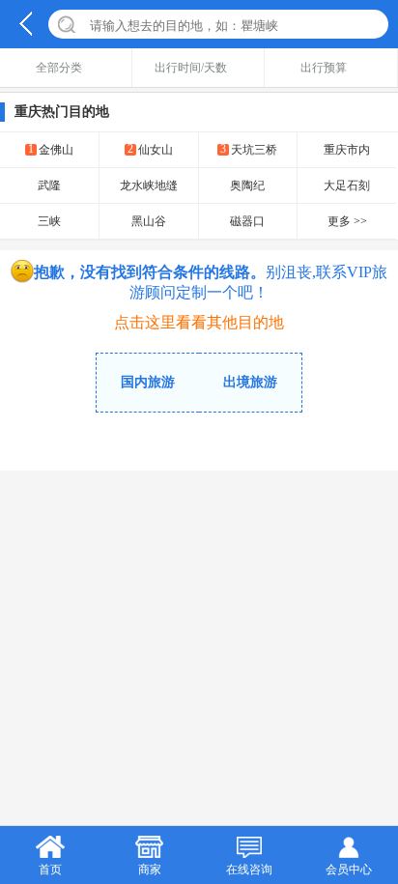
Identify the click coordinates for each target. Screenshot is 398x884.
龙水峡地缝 (149, 185)
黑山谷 (148, 221)
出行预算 (323, 67)
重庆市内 (347, 150)
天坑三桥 (248, 149)
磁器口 (247, 221)
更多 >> (347, 221)
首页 (50, 869)
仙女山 (150, 149)
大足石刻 (347, 185)
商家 (149, 869)
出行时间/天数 (191, 67)
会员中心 (349, 869)
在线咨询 (249, 869)
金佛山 (50, 149)
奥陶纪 (247, 185)
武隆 (49, 185)
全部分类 (59, 67)
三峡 (49, 221)
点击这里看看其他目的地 (199, 322)
